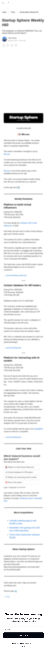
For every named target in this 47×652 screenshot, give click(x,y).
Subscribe (23, 635)
